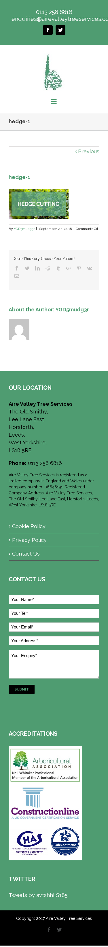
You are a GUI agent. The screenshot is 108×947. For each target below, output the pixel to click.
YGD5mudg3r (24, 229)
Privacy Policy (29, 540)
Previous (88, 151)
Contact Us (26, 554)
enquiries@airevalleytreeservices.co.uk (54, 18)
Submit (21, 689)
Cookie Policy (29, 526)
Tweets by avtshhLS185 (38, 895)
